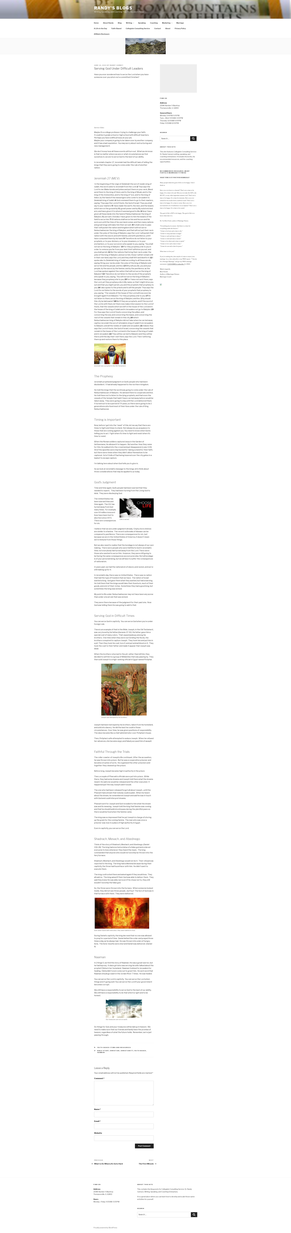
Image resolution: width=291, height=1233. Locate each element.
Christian (115, 1050)
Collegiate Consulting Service (138, 28)
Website (98, 1133)
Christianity (127, 1050)
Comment (99, 1078)
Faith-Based (116, 28)
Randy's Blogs (113, 7)
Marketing (166, 23)
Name (97, 1109)
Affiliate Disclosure (101, 34)
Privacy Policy (180, 28)
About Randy (108, 23)
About (167, 28)
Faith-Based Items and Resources (114, 1047)
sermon (101, 1052)
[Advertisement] (178, 78)
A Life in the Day (100, 28)
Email (97, 1121)
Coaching (154, 23)
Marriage (180, 23)
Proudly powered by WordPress (105, 1228)
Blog (120, 23)
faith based (140, 1050)
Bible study (103, 1050)
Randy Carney (116, 65)
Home (96, 23)
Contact (157, 28)
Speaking (142, 23)
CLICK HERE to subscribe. (175, 264)
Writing (129, 23)
